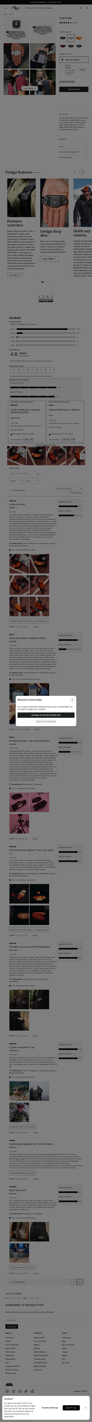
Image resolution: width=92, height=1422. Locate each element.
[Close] (72, 700)
